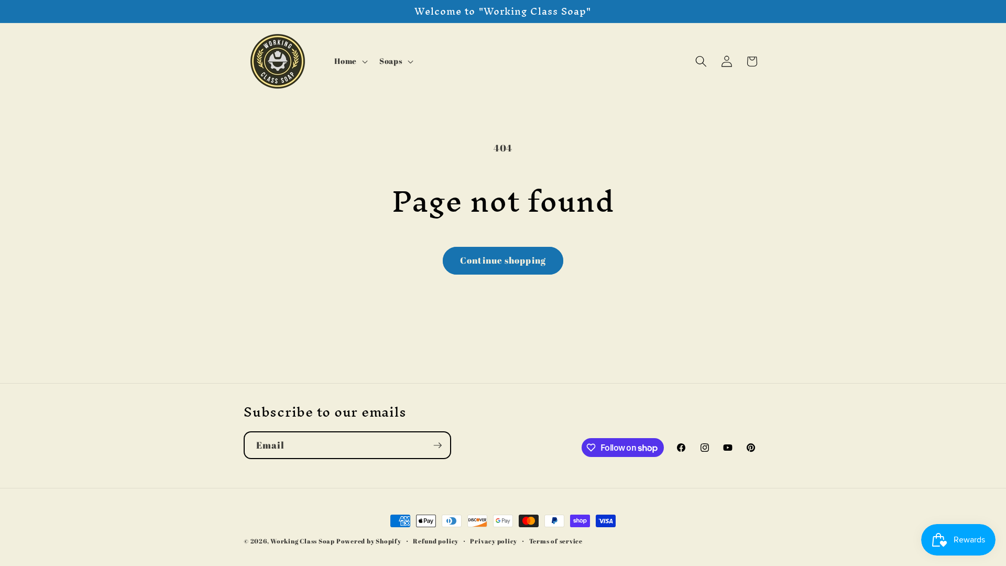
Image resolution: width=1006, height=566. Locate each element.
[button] (350, 61)
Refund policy (435, 541)
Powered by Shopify (368, 541)
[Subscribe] (437, 445)
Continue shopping (503, 260)
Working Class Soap (302, 541)
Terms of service (556, 541)
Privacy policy (493, 541)
